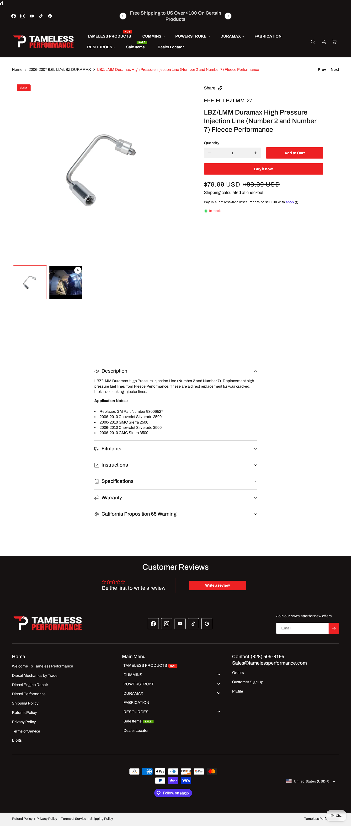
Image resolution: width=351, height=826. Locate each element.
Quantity (211, 143)
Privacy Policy (47, 818)
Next (335, 69)
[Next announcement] (228, 16)
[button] (313, 42)
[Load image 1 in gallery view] (30, 282)
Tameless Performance (321, 818)
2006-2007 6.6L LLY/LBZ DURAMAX (60, 69)
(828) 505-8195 (267, 656)
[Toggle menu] (219, 674)
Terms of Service (73, 818)
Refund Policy (22, 818)
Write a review (217, 586)
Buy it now (263, 169)
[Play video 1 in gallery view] (66, 282)
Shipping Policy (101, 818)
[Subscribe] (334, 628)
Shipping (212, 192)
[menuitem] (109, 36)
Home (17, 69)
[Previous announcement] (123, 16)
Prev (322, 69)
